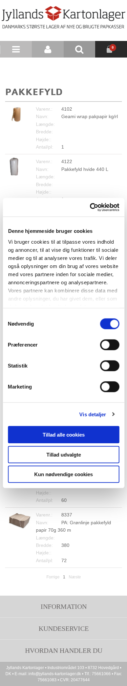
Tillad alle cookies (64, 435)
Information (64, 606)
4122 (66, 161)
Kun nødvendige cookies (63, 474)
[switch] (109, 344)
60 (64, 500)
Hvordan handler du (63, 650)
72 (64, 560)
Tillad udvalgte (63, 454)
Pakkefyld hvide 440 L (84, 169)
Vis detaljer (92, 414)
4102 (66, 109)
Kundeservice (64, 628)
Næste (75, 577)
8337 (66, 514)
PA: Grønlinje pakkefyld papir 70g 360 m (73, 526)
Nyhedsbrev (79, 65)
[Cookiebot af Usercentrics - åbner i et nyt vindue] (90, 207)
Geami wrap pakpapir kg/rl (89, 116)
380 (65, 545)
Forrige (53, 577)
